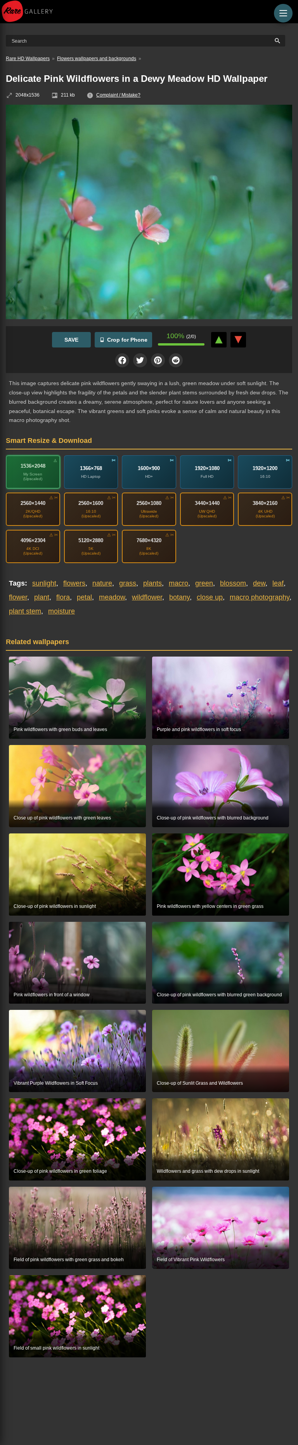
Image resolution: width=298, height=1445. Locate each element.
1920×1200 (265, 468)
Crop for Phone (127, 340)
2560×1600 (90, 503)
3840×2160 (265, 503)
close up (210, 597)
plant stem (25, 611)
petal (84, 597)
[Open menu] (283, 13)
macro (178, 583)
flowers (74, 583)
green (204, 583)
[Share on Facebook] (122, 360)
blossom (233, 583)
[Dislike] (238, 339)
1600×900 (149, 468)
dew (259, 583)
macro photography (259, 597)
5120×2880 (90, 540)
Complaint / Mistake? (118, 95)
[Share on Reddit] (176, 360)
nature (102, 583)
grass (127, 583)
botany (179, 597)
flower (18, 597)
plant (41, 597)
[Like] (219, 339)
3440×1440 (207, 503)
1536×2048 (33, 466)
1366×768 (91, 468)
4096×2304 (33, 540)
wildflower (147, 597)
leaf (278, 583)
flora (63, 597)
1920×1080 (207, 468)
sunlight (44, 583)
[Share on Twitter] (140, 360)
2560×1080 (149, 503)
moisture (61, 611)
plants (152, 583)
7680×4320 (149, 540)
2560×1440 (33, 503)
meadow (112, 597)
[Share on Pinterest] (158, 360)
